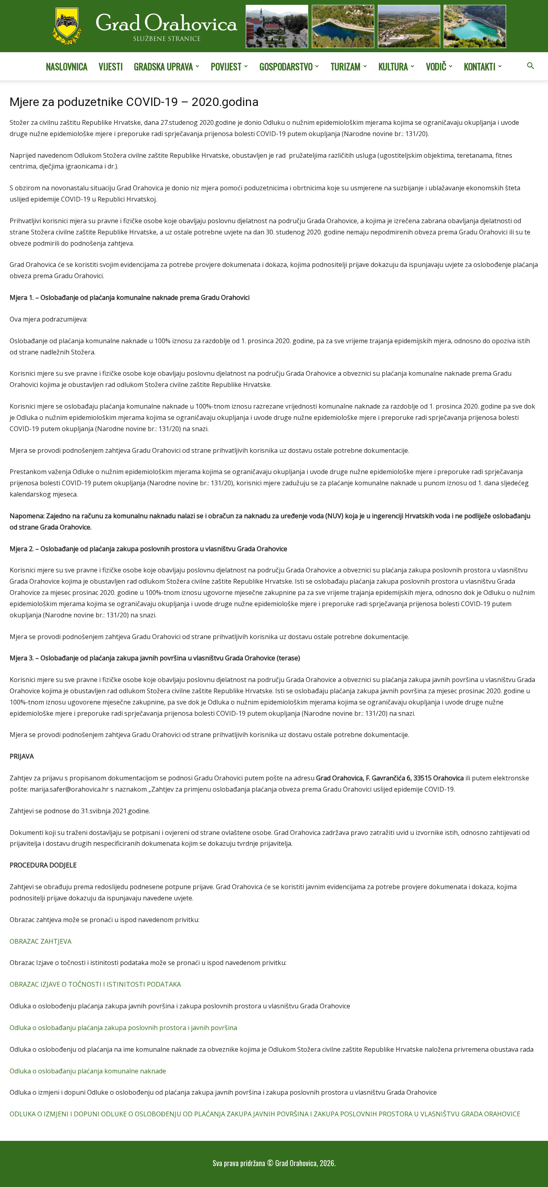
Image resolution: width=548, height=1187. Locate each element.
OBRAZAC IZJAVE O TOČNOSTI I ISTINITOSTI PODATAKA (95, 984)
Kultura (393, 66)
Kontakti (479, 66)
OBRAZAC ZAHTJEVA (40, 941)
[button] (530, 66)
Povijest (226, 66)
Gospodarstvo (286, 66)
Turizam (346, 66)
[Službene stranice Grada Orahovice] (274, 27)
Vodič (436, 66)
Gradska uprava (163, 66)
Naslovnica (66, 66)
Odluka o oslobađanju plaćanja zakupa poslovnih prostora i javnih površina (123, 1027)
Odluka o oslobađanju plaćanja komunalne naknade (88, 1071)
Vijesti (111, 66)
